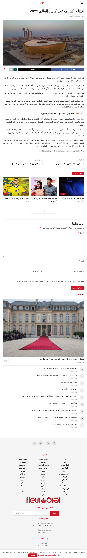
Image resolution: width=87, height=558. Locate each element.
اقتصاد (65, 477)
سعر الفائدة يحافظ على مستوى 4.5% (65, 424)
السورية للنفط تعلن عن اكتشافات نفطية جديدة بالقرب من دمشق (56, 368)
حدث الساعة (43, 459)
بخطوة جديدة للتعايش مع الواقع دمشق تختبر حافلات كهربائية (57, 417)
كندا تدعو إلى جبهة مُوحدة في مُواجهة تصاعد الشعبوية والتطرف (56, 375)
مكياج (22, 483)
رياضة (72, 16)
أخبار (64, 462)
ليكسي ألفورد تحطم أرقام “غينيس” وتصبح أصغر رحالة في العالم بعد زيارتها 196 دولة (49, 396)
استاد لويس (75, 151)
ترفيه (64, 491)
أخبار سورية (65, 465)
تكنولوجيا (65, 494)
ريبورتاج (43, 474)
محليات (22, 474)
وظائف (22, 491)
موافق (33, 555)
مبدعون (22, 471)
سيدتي (43, 480)
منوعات (22, 486)
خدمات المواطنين (43, 465)
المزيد (43, 211)
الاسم (81, 261)
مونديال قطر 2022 (46, 151)
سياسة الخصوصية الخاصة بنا (47, 555)
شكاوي (43, 486)
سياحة (43, 477)
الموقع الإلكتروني (78, 271)
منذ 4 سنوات (80, 16)
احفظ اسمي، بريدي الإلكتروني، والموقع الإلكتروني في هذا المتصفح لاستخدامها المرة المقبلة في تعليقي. (50, 281)
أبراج (64, 459)
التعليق (81, 233)
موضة (22, 489)
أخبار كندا (65, 468)
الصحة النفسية (64, 486)
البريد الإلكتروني (36, 271)
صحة (43, 489)
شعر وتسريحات (43, 483)
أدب (64, 471)
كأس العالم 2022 (59, 151)
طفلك (44, 491)
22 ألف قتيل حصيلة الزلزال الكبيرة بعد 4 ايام (62, 403)
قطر (68, 151)
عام (43, 494)
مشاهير (22, 477)
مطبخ (22, 480)
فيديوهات (22, 465)
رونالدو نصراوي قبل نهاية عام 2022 (16, 198)
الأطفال (64, 480)
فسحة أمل (22, 462)
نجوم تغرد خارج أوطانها (69, 389)
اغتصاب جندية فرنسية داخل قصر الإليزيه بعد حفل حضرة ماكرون (62, 359)
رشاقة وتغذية (43, 468)
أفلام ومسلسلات (64, 474)
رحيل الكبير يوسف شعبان (69, 382)
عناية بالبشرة (22, 459)
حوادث (43, 462)
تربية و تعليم (65, 489)
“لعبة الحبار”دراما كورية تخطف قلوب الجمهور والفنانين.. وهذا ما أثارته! (54, 410)
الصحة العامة (64, 483)
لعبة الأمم (22, 468)
